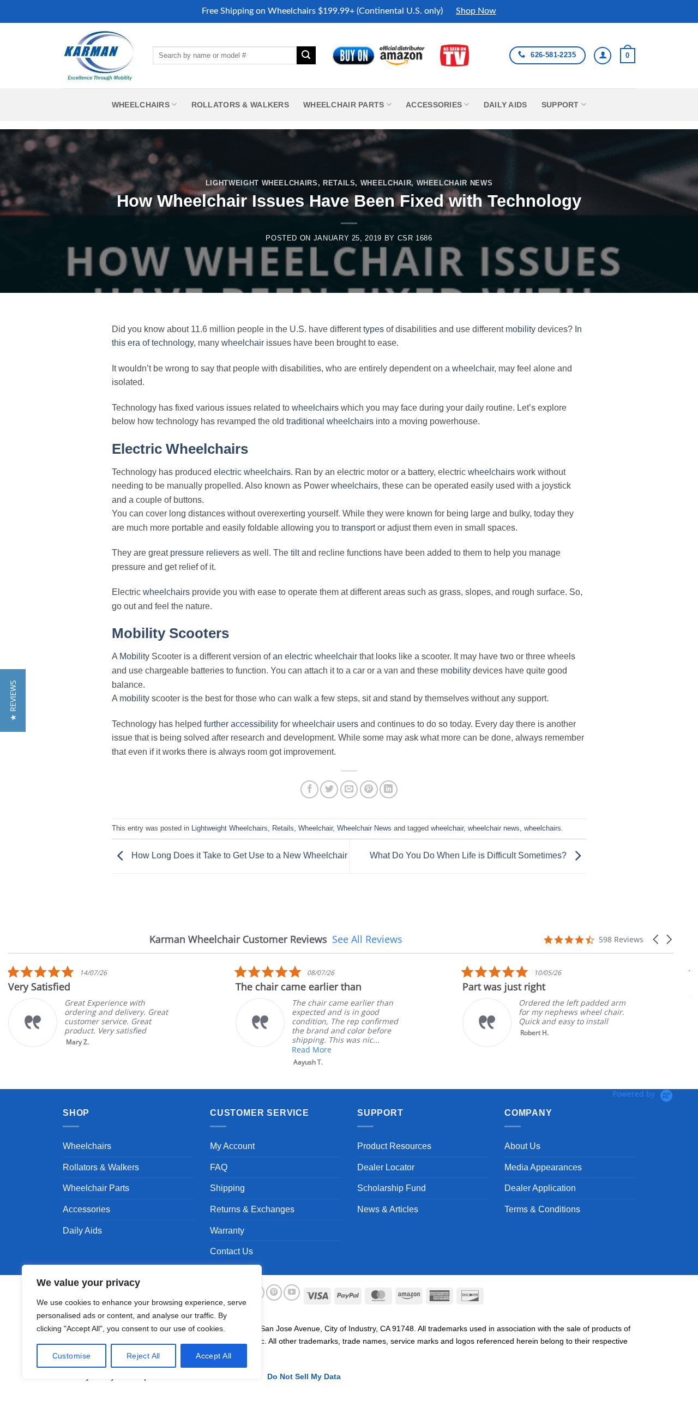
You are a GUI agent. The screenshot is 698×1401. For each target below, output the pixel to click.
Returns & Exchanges (252, 1209)
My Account (232, 1146)
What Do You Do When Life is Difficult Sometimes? (469, 855)
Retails (339, 183)
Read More (312, 1049)
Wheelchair (385, 183)
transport (358, 527)
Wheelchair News (455, 183)
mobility (520, 329)
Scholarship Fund (391, 1188)
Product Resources (394, 1146)
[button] (627, 55)
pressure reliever (202, 552)
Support (560, 104)
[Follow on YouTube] (292, 1292)
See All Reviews (367, 939)
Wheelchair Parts (343, 104)
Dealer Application (540, 1188)
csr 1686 (415, 238)
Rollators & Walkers (240, 104)
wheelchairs (315, 407)
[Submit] (306, 55)
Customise (71, 1355)
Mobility (134, 656)
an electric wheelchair (315, 656)
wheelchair (242, 342)
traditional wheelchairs (330, 421)
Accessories (434, 104)
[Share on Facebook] (309, 789)
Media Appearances (543, 1167)
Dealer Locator (385, 1167)
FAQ (218, 1167)
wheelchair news (494, 828)
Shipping (227, 1188)
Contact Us (231, 1251)
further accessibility (241, 724)
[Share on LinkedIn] (389, 789)
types (373, 329)
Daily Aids (505, 104)
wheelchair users (325, 724)
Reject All (143, 1355)
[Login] (602, 55)
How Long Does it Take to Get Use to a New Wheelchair (238, 855)
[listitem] (90, 1006)
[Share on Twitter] (329, 789)
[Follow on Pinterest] (274, 1292)
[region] (142, 1322)
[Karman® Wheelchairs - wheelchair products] (99, 55)
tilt (295, 552)
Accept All (213, 1355)
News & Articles (387, 1209)
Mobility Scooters (170, 633)
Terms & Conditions (542, 1209)
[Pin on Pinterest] (369, 789)
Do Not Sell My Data (304, 1376)
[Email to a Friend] (349, 789)
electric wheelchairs (252, 472)
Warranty (227, 1230)
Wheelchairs (141, 104)
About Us (522, 1146)
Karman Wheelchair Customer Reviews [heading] (238, 939)
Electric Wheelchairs (180, 448)
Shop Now (476, 11)
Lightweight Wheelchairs (262, 183)
